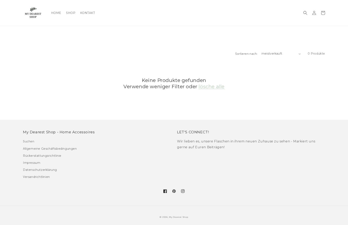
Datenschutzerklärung (40, 170)
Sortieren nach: (246, 54)
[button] (305, 12)
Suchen (28, 141)
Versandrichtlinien (36, 177)
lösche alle (212, 86)
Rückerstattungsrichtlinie (42, 156)
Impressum (31, 163)
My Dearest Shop (178, 217)
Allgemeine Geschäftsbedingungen (50, 148)
